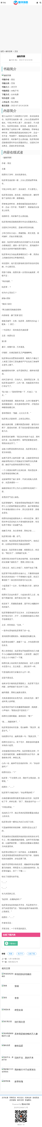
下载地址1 (12, 943)
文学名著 (5, 1098)
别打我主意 (20, 1022)
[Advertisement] (21, 27)
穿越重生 (28, 1100)
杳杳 (17, 998)
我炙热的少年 (13, 962)
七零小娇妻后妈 (14, 959)
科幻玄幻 (20, 1098)
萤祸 (17, 986)
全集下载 (31, 954)
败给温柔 (19, 1046)
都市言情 (9, 51)
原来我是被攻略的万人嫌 (26, 1034)
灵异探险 (12, 1100)
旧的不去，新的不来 (24, 1058)
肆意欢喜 (19, 1010)
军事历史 (12, 1098)
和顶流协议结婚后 (23, 974)
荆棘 (10, 954)
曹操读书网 (26, 1104)
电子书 (20, 954)
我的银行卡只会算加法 (25, 1069)
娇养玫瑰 (19, 1081)
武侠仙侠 (28, 1098)
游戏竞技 (36, 1098)
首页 (2, 51)
